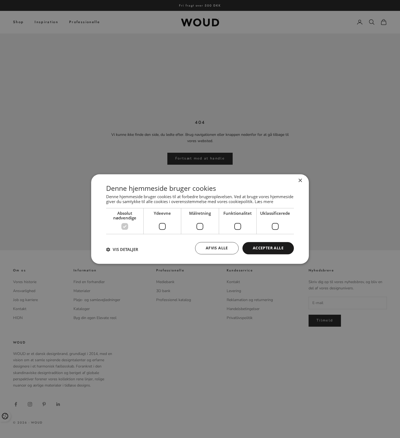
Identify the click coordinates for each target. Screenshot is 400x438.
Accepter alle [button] (268, 247)
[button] (122, 250)
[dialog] (200, 219)
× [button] (300, 181)
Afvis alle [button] (217, 247)
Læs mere (264, 201)
